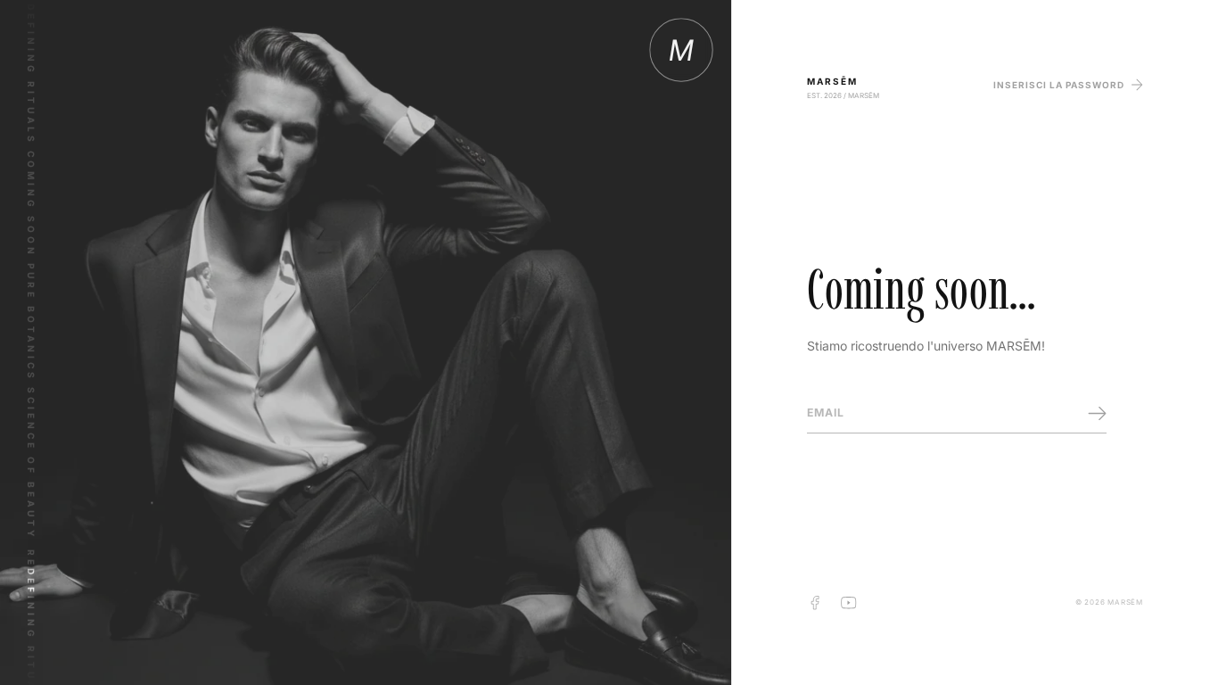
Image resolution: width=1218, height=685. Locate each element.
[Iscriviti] (1097, 413)
